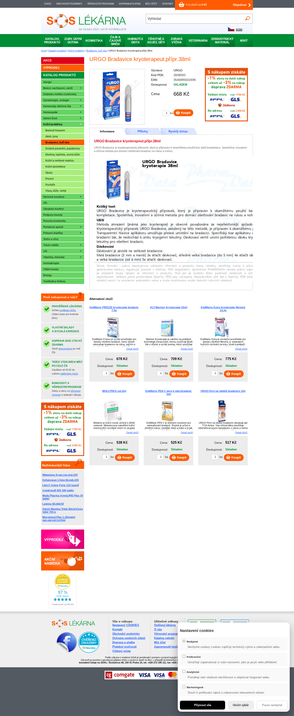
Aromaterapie (51, 263)
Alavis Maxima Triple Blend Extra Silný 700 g (62, 511)
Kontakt (117, 629)
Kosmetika (94, 40)
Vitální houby (51, 269)
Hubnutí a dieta (135, 40)
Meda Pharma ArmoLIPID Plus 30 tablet (62, 497)
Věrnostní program (166, 633)
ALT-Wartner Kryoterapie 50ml (168, 307)
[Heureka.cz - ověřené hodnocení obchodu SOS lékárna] (63, 607)
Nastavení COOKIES (125, 625)
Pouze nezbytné (272, 705)
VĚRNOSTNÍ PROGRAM (100, 3)
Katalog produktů (57, 50)
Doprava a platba (123, 642)
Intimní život (50, 118)
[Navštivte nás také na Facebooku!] (61, 652)
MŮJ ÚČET (151, 3)
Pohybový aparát (53, 227)
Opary (49, 172)
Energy (47, 275)
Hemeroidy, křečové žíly (57, 106)
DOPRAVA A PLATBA (129, 3)
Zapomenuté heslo (166, 646)
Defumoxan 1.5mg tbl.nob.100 (60, 480)
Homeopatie (50, 112)
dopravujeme (65, 348)
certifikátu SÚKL (67, 310)
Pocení (49, 178)
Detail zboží (132, 349)
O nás (158, 629)
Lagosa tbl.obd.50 (53, 503)
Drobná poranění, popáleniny (62, 148)
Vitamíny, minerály (54, 257)
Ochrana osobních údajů (128, 638)
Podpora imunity (52, 214)
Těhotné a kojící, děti (156, 40)
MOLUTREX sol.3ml (114, 391)
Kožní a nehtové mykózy (59, 160)
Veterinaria (198, 40)
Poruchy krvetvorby (54, 220)
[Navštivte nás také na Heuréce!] (89, 652)
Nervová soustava (53, 196)
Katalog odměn (164, 638)
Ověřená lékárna (165, 625)
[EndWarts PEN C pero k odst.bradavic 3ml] (167, 421)
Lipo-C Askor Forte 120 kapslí (60, 485)
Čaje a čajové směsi (115, 40)
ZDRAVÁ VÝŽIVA (176, 40)
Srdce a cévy (50, 239)
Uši (45, 251)
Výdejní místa (121, 651)
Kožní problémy (76, 50)
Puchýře (50, 184)
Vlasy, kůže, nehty (55, 190)
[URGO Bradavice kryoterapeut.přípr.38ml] (117, 97)
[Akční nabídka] (62, 560)
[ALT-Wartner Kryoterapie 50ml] (167, 337)
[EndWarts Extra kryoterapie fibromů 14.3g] (222, 337)
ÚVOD (47, 3)
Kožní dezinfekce (55, 166)
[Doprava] (226, 120)
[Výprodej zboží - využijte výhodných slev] (62, 539)
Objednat (239, 4)
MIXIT (244, 40)
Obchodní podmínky (126, 633)
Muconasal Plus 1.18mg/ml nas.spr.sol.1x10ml (58, 519)
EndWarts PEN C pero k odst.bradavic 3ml (168, 393)
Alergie (47, 82)
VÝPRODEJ (51, 67)
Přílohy (143, 131)
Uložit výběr (241, 705)
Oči (45, 202)
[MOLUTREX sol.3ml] (113, 421)
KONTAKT (167, 3)
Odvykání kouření (53, 208)
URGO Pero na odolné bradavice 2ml (223, 391)
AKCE (47, 60)
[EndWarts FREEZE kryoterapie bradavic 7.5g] (113, 337)
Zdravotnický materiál (222, 40)
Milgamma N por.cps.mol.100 (60, 474)
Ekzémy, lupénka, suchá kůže (62, 154)
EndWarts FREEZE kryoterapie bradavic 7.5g (114, 309)
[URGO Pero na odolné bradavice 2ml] (222, 421)
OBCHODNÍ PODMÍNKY (69, 3)
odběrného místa (69, 373)
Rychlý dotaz (178, 131)
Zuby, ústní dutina (73, 40)
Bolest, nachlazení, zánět (58, 88)
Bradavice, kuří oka (96, 50)
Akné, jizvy (51, 136)
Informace (107, 131)
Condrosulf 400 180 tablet (58, 490)
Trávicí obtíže (51, 245)
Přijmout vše (202, 705)
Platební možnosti (124, 646)
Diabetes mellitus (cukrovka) (59, 94)
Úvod (43, 50)
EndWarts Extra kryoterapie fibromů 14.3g (223, 309)
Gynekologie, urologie (56, 100)
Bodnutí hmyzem (55, 130)
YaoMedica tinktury (54, 281)
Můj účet (160, 642)
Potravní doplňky (53, 233)
